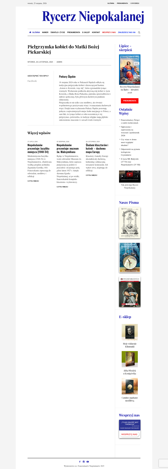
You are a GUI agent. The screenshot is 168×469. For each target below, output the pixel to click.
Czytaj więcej (33, 181)
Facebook (32, 81)
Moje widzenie (129, 343)
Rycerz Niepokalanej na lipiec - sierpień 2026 (130, 89)
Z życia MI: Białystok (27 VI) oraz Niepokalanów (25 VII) (130, 161)
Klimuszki (129, 346)
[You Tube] (87, 461)
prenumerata (129, 101)
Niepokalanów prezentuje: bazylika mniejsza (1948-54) (38, 148)
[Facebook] (79, 461)
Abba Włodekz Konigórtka (129, 372)
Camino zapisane (130, 397)
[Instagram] (83, 461)
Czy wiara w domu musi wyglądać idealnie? (128, 142)
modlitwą (129, 400)
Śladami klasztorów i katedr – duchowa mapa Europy (97, 148)
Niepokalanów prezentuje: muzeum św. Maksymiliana (68, 148)
